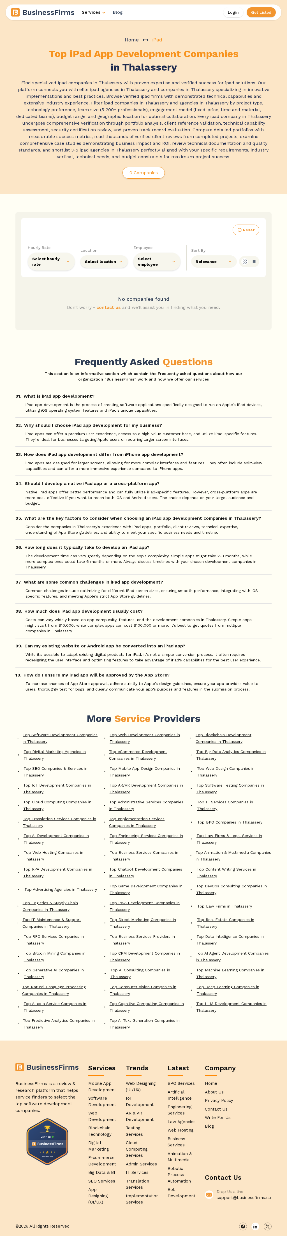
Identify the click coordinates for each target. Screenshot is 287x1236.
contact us (108, 307)
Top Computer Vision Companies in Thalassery (143, 990)
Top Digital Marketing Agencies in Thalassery (55, 755)
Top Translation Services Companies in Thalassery (59, 822)
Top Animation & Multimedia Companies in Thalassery (233, 855)
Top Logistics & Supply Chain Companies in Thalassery (50, 906)
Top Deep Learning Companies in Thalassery (228, 990)
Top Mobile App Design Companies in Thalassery (145, 771)
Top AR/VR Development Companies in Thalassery (146, 788)
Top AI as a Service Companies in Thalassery (55, 1007)
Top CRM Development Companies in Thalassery (145, 956)
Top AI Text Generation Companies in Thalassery (145, 1023)
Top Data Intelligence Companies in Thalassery (230, 939)
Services (91, 12)
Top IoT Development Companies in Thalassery (57, 788)
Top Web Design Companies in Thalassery (225, 771)
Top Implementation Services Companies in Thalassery (137, 822)
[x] (268, 1226)
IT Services (137, 1172)
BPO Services (181, 1083)
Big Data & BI (101, 1172)
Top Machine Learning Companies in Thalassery (230, 973)
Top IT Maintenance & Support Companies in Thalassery (51, 923)
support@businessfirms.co (244, 1197)
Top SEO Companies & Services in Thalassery (55, 771)
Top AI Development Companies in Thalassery (56, 839)
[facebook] (243, 1226)
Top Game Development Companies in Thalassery (146, 889)
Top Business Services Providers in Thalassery (142, 939)
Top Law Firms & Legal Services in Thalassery (229, 839)
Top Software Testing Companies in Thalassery (230, 788)
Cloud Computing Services (137, 1149)
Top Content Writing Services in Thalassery (226, 872)
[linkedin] (255, 1226)
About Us (214, 1092)
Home (132, 40)
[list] (253, 261)
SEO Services (101, 1181)
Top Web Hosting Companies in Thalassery (53, 855)
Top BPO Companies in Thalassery (229, 822)
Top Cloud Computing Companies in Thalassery (57, 805)
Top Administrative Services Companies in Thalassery (146, 805)
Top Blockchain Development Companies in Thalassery (223, 738)
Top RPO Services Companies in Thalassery (54, 939)
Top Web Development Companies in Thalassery (145, 738)
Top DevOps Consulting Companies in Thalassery (231, 889)
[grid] (244, 261)
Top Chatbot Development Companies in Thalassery (145, 872)
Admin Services (141, 1164)
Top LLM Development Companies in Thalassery (231, 1007)
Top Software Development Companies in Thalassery (60, 738)
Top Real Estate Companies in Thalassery (225, 923)
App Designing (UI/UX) (98, 1196)
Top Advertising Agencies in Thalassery (60, 889)
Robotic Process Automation (179, 1175)
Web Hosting (181, 1130)
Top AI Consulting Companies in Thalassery (140, 973)
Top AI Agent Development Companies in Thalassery (232, 956)
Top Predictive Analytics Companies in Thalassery (59, 1023)
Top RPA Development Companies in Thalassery (57, 872)
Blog (118, 12)
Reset (248, 230)
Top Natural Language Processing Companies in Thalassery (54, 990)
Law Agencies (182, 1121)
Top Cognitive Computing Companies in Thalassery (147, 1007)
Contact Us (216, 1109)
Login (233, 12)
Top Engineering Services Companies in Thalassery (146, 839)
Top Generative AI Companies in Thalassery (54, 973)
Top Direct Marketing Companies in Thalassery (143, 923)
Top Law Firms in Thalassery (224, 906)
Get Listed (261, 12)
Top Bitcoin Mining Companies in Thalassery (54, 956)
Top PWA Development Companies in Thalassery (145, 906)
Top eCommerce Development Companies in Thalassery (138, 755)
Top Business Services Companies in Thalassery (144, 855)
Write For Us (218, 1117)
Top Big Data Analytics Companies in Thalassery (231, 755)
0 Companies (143, 172)
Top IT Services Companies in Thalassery (225, 805)
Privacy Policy (219, 1100)
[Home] (43, 12)
